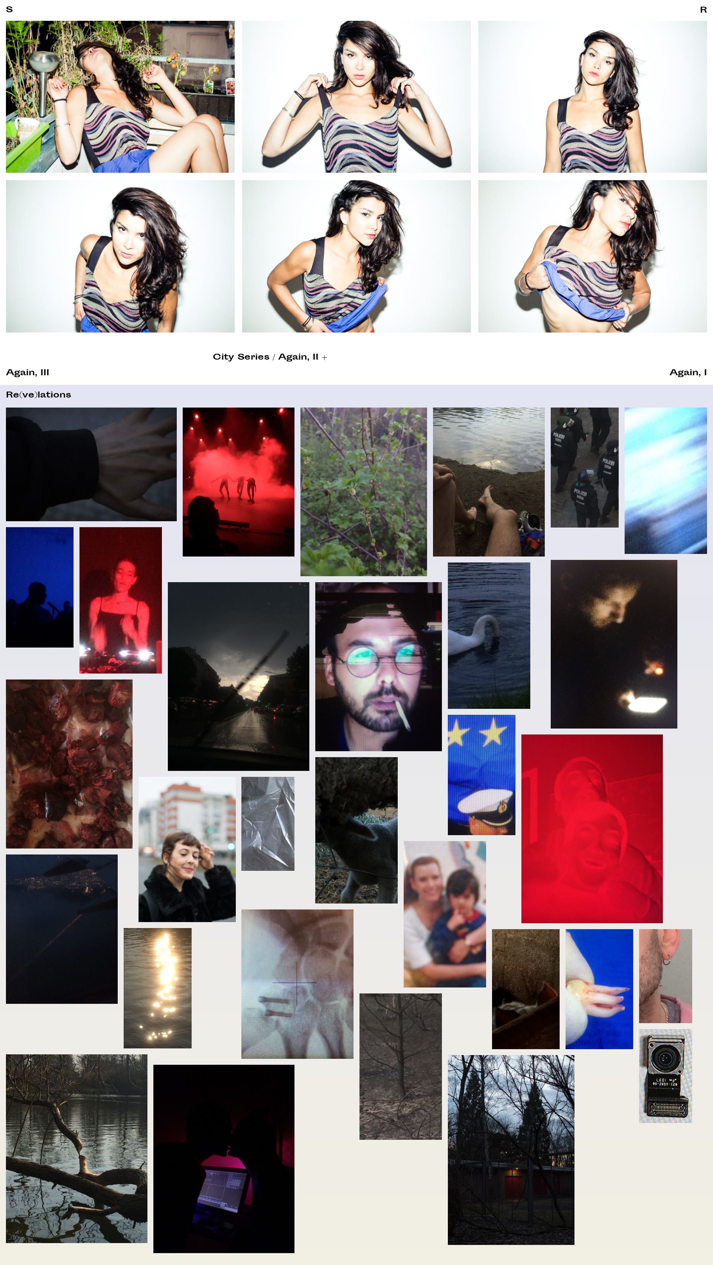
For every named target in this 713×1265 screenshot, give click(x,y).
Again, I (688, 373)
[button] (703, 11)
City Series (241, 357)
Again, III (27, 373)
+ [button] (324, 357)
